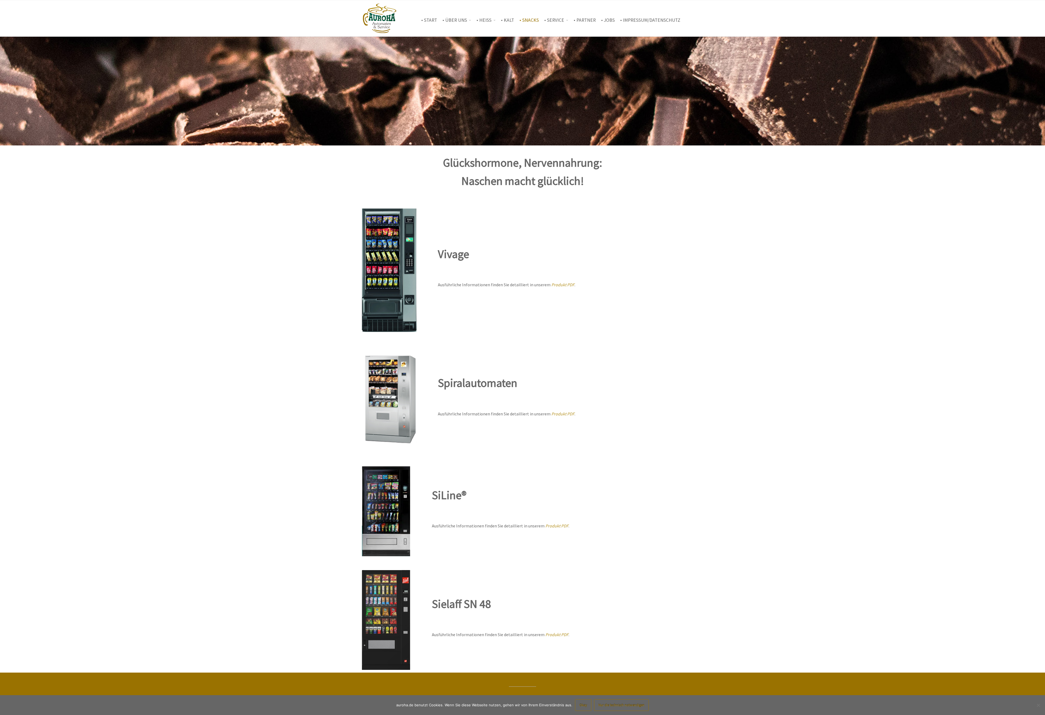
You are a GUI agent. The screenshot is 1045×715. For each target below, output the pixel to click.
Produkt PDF (562, 284)
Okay (583, 705)
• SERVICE (554, 20)
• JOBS (608, 20)
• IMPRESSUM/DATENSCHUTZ (650, 20)
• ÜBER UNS (454, 20)
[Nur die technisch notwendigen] (1038, 705)
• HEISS (484, 20)
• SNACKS (529, 20)
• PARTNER (585, 20)
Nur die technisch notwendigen (621, 705)
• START (429, 20)
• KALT (507, 20)
